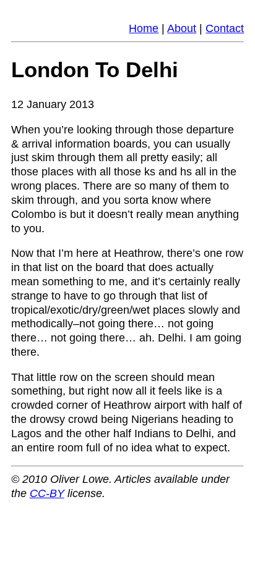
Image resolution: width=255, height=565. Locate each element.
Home (143, 28)
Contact (224, 28)
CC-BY (47, 493)
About (181, 28)
